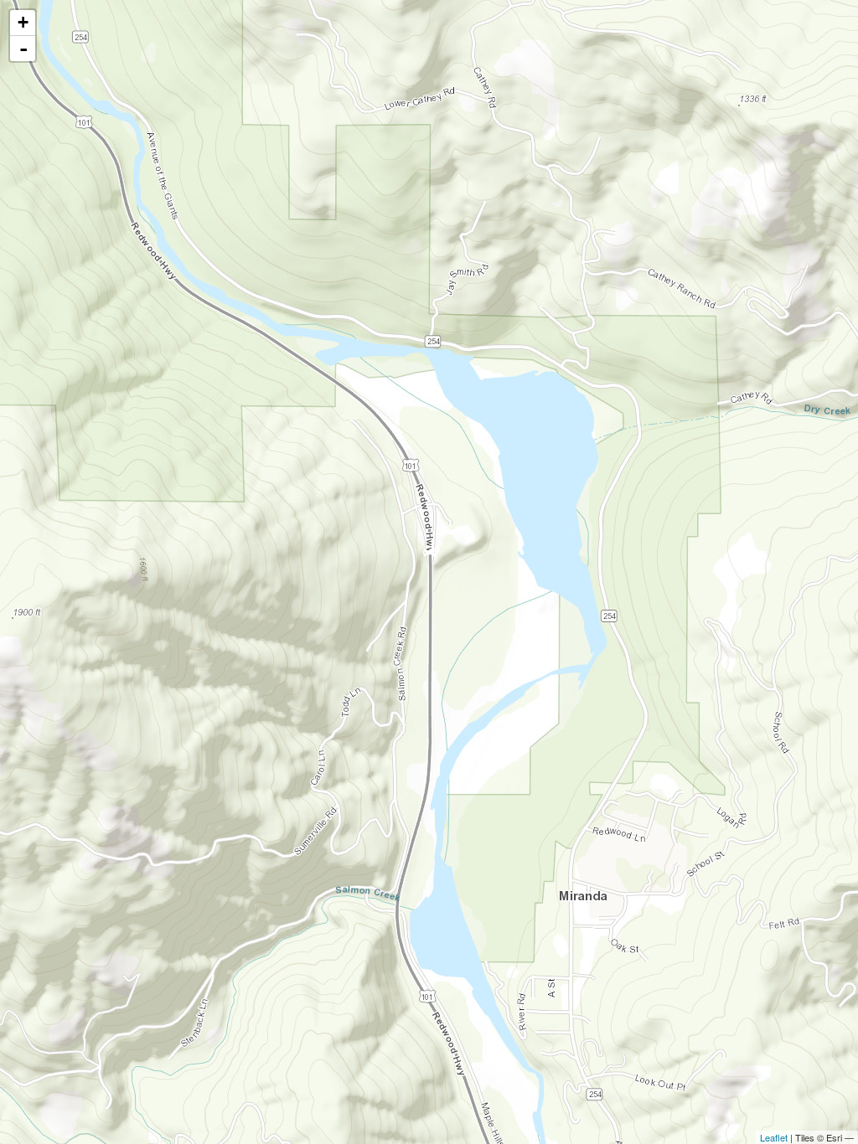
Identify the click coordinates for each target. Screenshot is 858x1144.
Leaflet (774, 1137)
